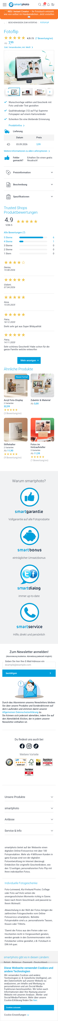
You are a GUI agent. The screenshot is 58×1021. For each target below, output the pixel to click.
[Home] (4, 23)
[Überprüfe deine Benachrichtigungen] (48, 4)
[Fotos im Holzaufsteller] (42, 430)
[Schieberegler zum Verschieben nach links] (8, 92)
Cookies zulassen (13, 1007)
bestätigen (11, 673)
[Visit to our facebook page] (22, 746)
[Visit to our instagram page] (29, 746)
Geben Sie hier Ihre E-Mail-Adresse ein (24, 661)
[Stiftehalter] (16, 430)
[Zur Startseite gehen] (19, 4)
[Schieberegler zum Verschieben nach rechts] (50, 92)
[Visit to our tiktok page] (36, 746)
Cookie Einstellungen (15, 1014)
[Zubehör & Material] (42, 385)
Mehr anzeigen (28, 360)
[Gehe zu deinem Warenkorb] (53, 4)
